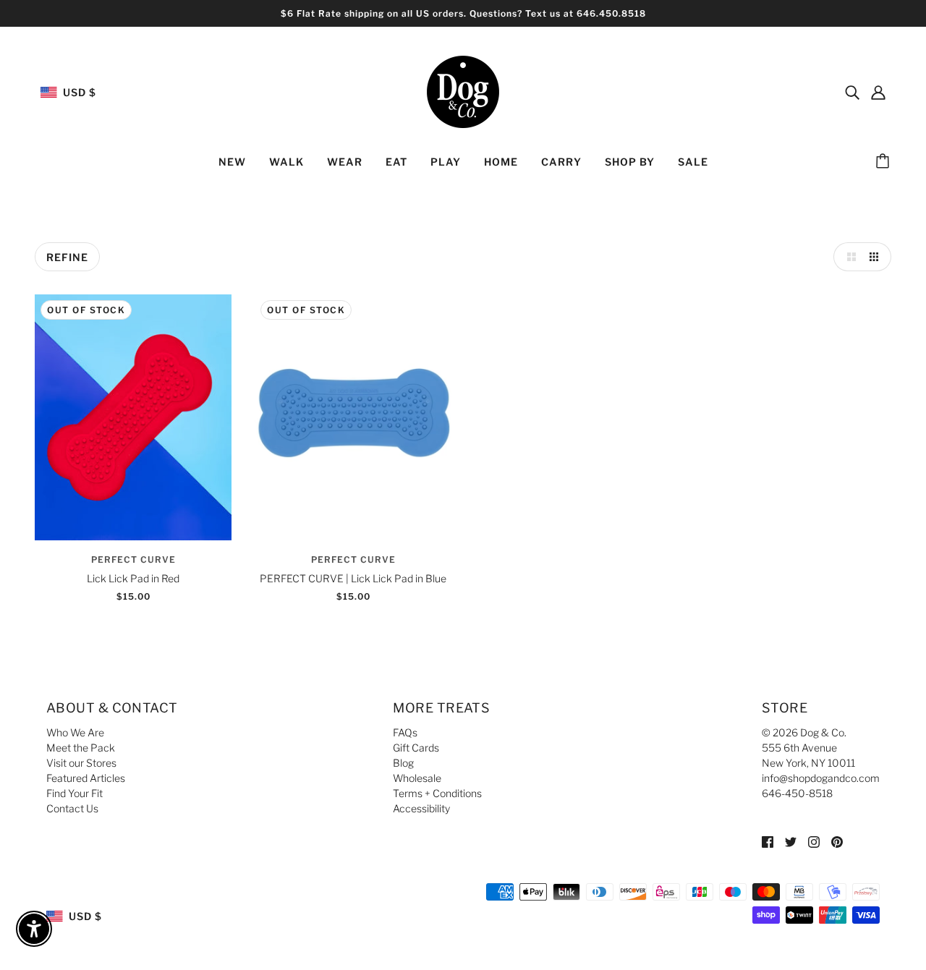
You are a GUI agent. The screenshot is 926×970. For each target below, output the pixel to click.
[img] (852, 92)
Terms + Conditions (437, 793)
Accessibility (421, 808)
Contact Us (72, 808)
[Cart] (885, 162)
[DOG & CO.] (463, 91)
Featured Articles (85, 778)
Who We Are (75, 732)
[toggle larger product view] (847, 256)
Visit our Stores (81, 763)
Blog (403, 763)
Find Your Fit (74, 793)
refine (67, 257)
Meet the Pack (80, 747)
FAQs (405, 732)
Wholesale (417, 778)
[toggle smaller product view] (876, 256)
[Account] (878, 92)
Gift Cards (416, 747)
